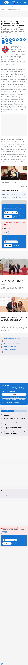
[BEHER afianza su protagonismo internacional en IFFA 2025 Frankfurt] (14, 267)
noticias (5, 494)
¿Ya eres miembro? (14, 397)
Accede (16, 216)
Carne (2, 19)
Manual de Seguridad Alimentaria (12, 338)
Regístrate (8, 216)
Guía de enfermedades (10, 349)
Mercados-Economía (5, 277)
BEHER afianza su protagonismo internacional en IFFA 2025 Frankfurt (13, 281)
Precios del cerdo (8, 352)
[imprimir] (7, 42)
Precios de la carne (9, 341)
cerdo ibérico (6, 496)
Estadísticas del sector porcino (12, 343)
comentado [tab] (20, 410)
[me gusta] (10, 42)
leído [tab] (7, 410)
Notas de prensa (13, 277)
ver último (5, 232)
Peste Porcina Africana (10, 346)
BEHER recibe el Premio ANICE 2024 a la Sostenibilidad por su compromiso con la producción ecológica (14, 319)
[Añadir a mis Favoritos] (3, 42)
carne (4, 492)
